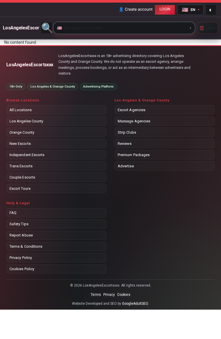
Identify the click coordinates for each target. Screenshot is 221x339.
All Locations (20, 110)
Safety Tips (18, 224)
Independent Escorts (26, 155)
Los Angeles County (26, 121)
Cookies (123, 295)
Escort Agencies (131, 110)
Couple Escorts (22, 177)
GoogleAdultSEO (135, 304)
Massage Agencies (134, 121)
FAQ (12, 213)
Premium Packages (134, 155)
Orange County (21, 132)
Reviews (125, 143)
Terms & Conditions (25, 246)
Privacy (109, 295)
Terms (96, 295)
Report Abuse (21, 235)
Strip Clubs (127, 132)
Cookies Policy (21, 269)
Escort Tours (20, 188)
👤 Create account (136, 9)
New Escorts (20, 143)
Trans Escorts (21, 166)
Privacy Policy (20, 257)
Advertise (126, 166)
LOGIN (164, 9)
